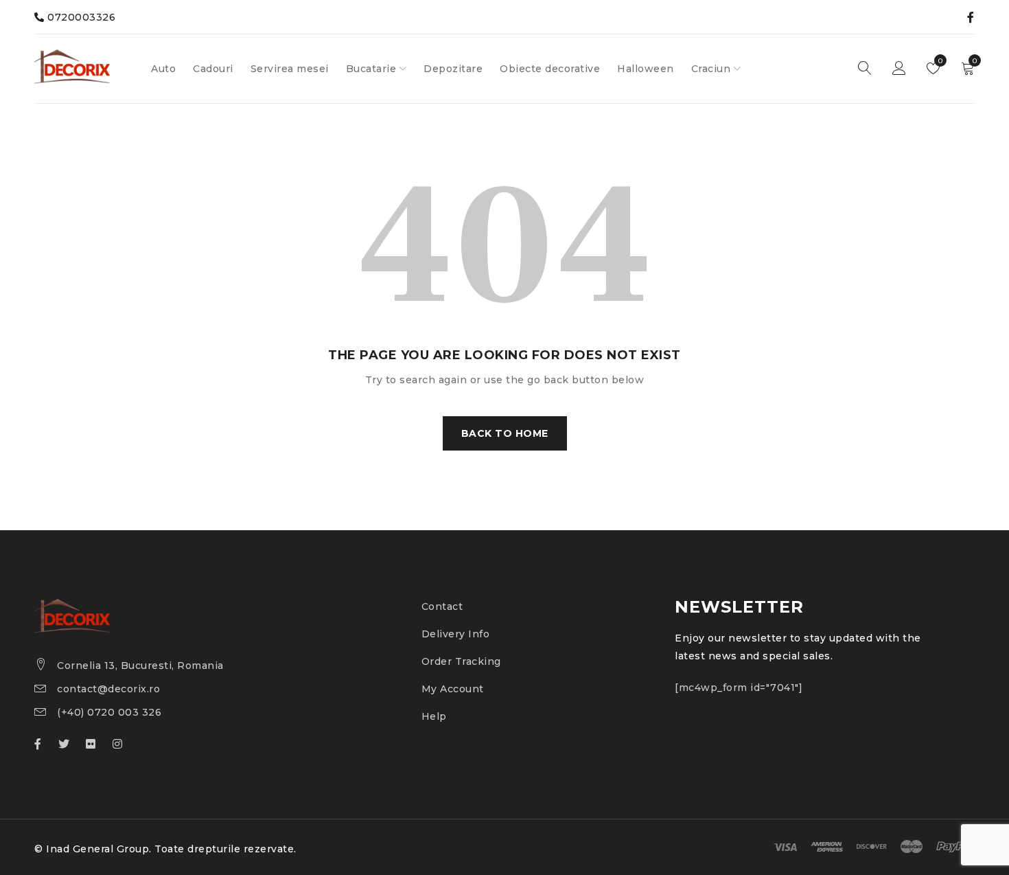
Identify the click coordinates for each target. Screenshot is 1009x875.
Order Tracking (461, 661)
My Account (452, 689)
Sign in (899, 68)
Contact (442, 606)
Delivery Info (455, 634)
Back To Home (504, 433)
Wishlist (939, 60)
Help (434, 716)
